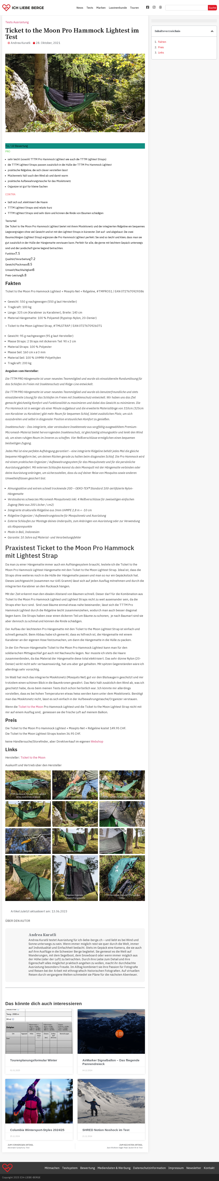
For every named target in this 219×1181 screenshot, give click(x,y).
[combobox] (186, 7)
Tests (89, 7)
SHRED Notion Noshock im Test (105, 1130)
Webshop (97, 741)
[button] (212, 31)
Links (161, 52)
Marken (101, 7)
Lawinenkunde (118, 7)
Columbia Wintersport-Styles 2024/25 (37, 1130)
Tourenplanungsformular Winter (33, 1060)
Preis (161, 47)
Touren (134, 7)
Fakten (162, 41)
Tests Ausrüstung (17, 22)
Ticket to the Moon (30, 707)
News (79, 7)
